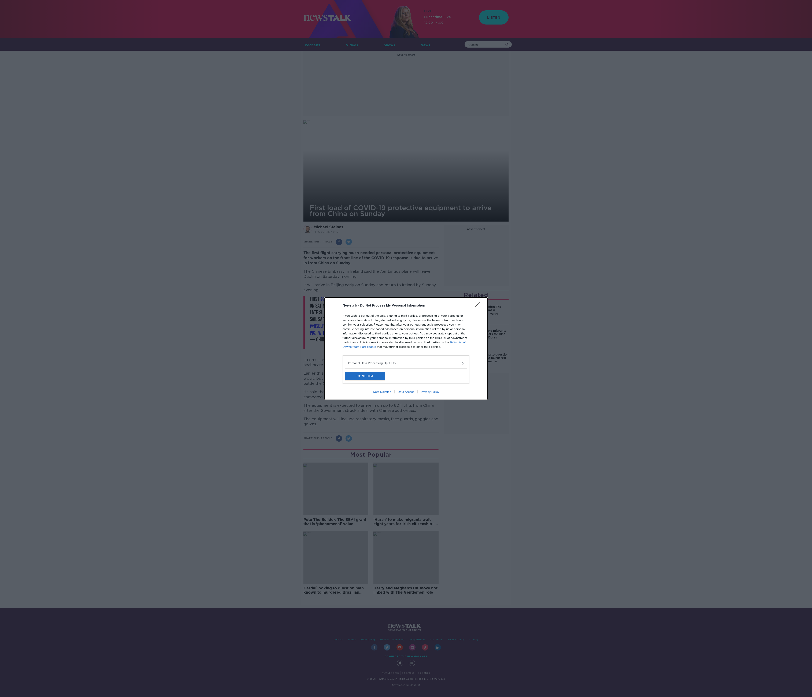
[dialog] (406, 348)
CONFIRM (365, 376)
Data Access (406, 391)
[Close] (479, 306)
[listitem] (406, 363)
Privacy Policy (430, 391)
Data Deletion (382, 391)
